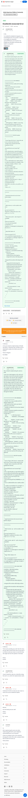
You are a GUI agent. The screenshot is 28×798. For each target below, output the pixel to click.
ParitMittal (8, 340)
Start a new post (11, 331)
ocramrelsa (8, 724)
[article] (14, 351)
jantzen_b (8, 643)
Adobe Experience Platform (6, 5)
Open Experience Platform (11, 14)
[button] (6, 26)
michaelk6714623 (9, 29)
